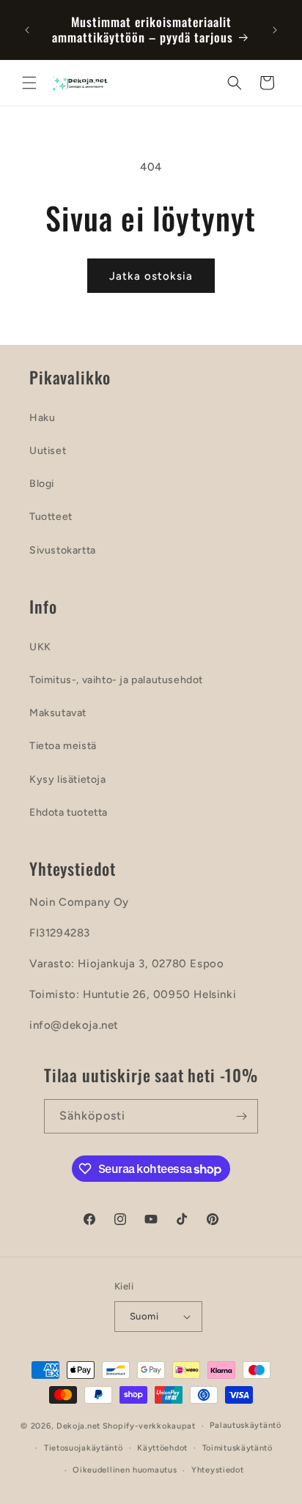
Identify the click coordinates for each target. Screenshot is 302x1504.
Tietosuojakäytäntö (83, 1448)
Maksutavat (57, 713)
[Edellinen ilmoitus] (27, 30)
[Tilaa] (241, 1116)
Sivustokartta (62, 550)
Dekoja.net (78, 1426)
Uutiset (47, 450)
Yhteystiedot (217, 1470)
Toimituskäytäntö (237, 1448)
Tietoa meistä (63, 746)
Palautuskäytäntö (245, 1425)
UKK (40, 647)
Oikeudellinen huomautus (125, 1470)
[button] (29, 83)
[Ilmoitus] (275, 30)
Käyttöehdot (162, 1448)
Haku (42, 418)
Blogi (41, 483)
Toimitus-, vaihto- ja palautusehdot (116, 680)
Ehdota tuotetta (68, 812)
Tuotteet (51, 516)
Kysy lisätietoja (67, 779)
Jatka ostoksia (151, 276)
